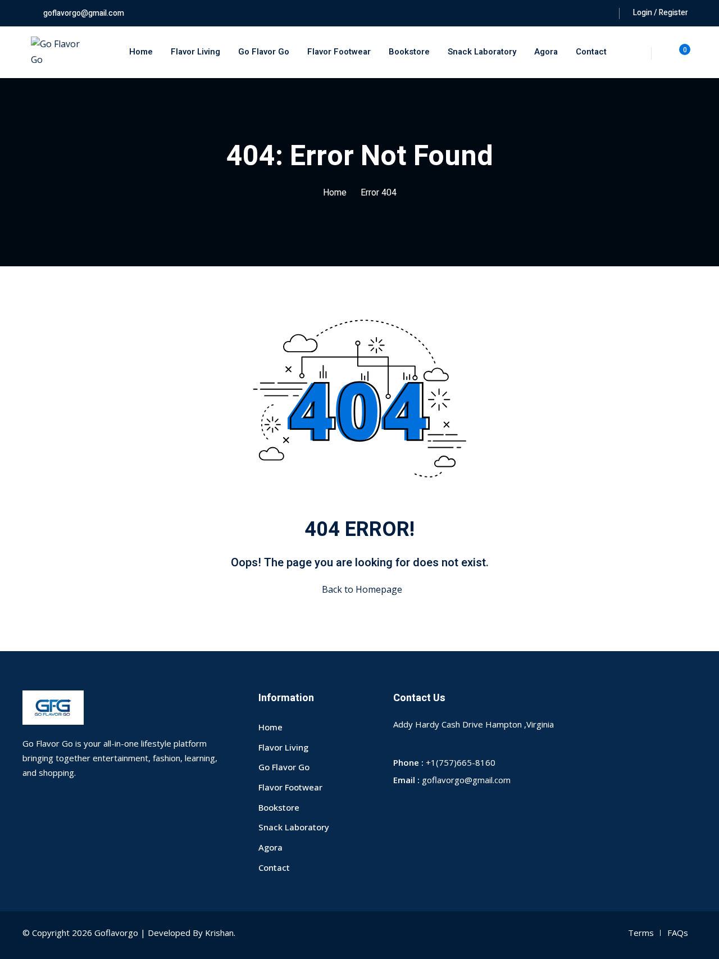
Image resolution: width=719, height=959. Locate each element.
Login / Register (660, 13)
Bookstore (409, 52)
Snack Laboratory (482, 52)
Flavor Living (195, 52)
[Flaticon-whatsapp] (458, 805)
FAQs (677, 932)
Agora (546, 52)
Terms (641, 932)
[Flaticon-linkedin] (478, 805)
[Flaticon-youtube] (438, 805)
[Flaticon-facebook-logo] (397, 805)
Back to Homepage (362, 589)
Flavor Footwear (339, 52)
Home (141, 52)
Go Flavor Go (263, 52)
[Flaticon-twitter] (417, 805)
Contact (591, 52)
